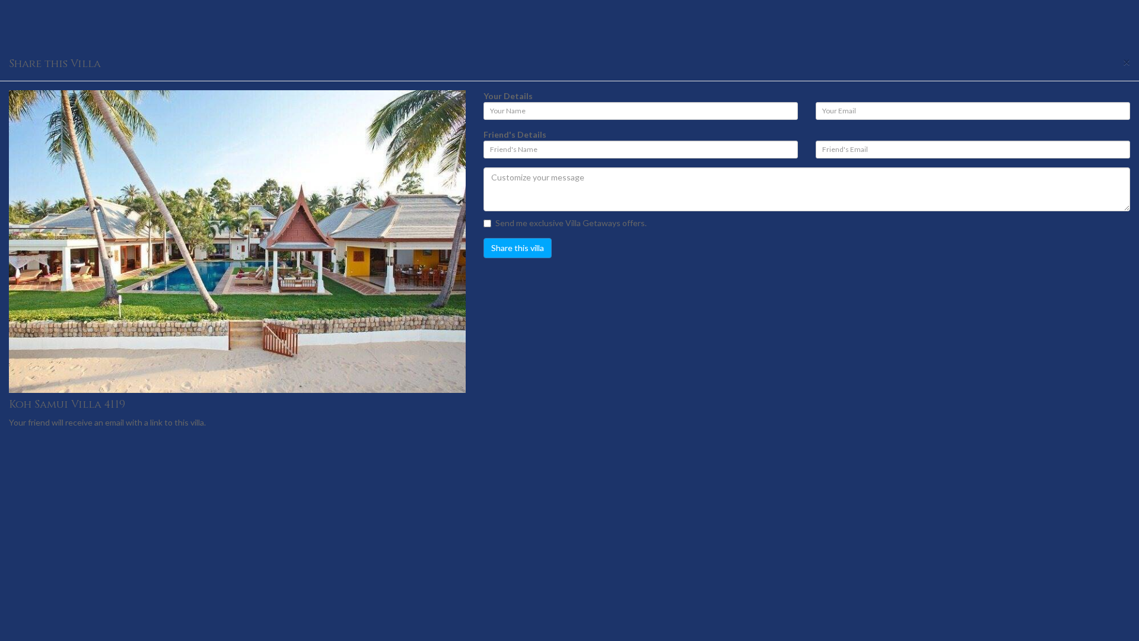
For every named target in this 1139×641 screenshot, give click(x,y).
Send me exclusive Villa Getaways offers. (571, 223)
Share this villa (517, 248)
